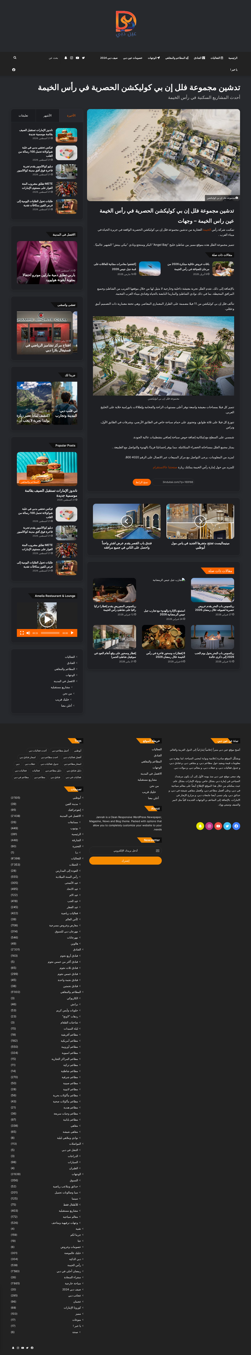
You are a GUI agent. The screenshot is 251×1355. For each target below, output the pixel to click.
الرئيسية (232, 57)
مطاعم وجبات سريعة (66, 1113)
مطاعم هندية (71, 1107)
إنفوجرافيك (74, 809)
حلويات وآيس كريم (67, 1010)
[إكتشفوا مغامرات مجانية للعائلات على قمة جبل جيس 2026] (150, 268)
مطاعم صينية (70, 1083)
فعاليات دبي (21, 770)
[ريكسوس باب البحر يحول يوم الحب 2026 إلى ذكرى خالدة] (212, 637)
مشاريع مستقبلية (60, 687)
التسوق (74, 1180)
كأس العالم (71, 919)
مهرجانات (72, 937)
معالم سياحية (70, 1216)
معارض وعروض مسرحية (63, 925)
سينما (75, 1198)
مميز (78, 1313)
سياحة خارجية (73, 1283)
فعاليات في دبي (73, 777)
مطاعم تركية (70, 1065)
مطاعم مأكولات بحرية (65, 1095)
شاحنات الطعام (69, 1022)
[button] (47, 619)
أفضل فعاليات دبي (72, 757)
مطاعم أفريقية (69, 1034)
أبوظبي (77, 750)
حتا (79, 1240)
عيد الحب (72, 901)
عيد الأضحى (71, 882)
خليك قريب (62, 699)
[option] (47, 262)
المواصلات (75, 1143)
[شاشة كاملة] (22, 633)
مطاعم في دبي (21, 777)
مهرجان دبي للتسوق (66, 931)
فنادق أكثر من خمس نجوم (63, 961)
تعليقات (23, 115)
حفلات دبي (30, 763)
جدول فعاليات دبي (49, 763)
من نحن (67, 693)
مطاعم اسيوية (70, 1052)
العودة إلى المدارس (67, 870)
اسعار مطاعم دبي (72, 763)
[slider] (50, 633)
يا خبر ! (233, 69)
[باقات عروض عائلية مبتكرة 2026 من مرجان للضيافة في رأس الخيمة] (223, 268)
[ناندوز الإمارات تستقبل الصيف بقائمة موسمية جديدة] (66, 135)
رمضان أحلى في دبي (69, 1271)
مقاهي (74, 1125)
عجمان (77, 1301)
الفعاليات (216, 57)
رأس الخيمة (74, 1265)
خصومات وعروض (71, 1246)
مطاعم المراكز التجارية (65, 1058)
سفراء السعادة (72, 1277)
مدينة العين (71, 803)
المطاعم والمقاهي (175, 57)
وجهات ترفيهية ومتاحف (65, 1222)
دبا (76, 852)
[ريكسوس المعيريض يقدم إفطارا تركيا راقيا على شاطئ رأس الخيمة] (114, 590)
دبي (17, 763)
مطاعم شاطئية (69, 1071)
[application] (47, 619)
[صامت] (28, 633)
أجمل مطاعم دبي (60, 750)
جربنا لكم (75, 1234)
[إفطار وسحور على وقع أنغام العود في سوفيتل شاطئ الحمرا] (114, 637)
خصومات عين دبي (132, 57)
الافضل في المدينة (64, 681)
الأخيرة (71, 115)
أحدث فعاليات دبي (37, 750)
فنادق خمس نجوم (68, 973)
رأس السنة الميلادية (67, 876)
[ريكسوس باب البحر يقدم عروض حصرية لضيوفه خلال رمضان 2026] (212, 590)
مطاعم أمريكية (69, 1040)
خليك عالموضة (72, 1253)
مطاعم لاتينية (70, 1089)
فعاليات (36, 770)
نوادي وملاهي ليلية (67, 1137)
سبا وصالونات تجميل (66, 1192)
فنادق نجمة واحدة (68, 980)
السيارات (73, 1162)
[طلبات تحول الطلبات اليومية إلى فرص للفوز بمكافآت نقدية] (66, 206)
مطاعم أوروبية (69, 1046)
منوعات (76, 1319)
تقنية (78, 1228)
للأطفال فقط (70, 1204)
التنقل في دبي (70, 1150)
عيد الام (73, 895)
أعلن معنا (66, 705)
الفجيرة (77, 846)
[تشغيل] (72, 633)
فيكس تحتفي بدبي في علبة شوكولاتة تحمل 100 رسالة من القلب (35, 151)
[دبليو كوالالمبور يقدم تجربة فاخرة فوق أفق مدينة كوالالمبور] (66, 171)
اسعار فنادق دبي (27, 757)
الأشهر (48, 115)
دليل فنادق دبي (74, 770)
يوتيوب (74, 828)
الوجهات (152, 57)
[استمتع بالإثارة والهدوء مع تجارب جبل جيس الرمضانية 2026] (163, 592)
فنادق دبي (55, 777)
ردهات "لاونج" (70, 1016)
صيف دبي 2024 (109, 57)
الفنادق (198, 57)
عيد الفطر (72, 907)
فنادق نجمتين (70, 986)
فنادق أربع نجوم (69, 955)
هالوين (74, 943)
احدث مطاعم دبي (49, 757)
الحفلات (73, 864)
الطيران (73, 1168)
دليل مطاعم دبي (53, 770)
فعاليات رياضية (69, 913)
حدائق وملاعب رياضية (65, 1186)
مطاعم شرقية (70, 1077)
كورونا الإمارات (72, 1307)
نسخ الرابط (142, 482)
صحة (75, 1332)
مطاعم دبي (39, 777)
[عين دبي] (125, 26)
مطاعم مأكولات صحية (65, 1101)
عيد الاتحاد (72, 888)
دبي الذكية (75, 1259)
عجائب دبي (74, 1295)
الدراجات (73, 1156)
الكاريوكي (72, 998)
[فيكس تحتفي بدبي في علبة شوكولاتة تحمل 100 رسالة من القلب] (66, 153)
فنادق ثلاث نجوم (69, 967)
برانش (74, 1004)
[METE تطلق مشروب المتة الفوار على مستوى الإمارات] (66, 189)
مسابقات (73, 822)
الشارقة (76, 840)
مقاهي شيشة (70, 1131)
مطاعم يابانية (70, 1119)
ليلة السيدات (71, 1028)
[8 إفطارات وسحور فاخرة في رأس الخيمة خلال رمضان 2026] (163, 637)
